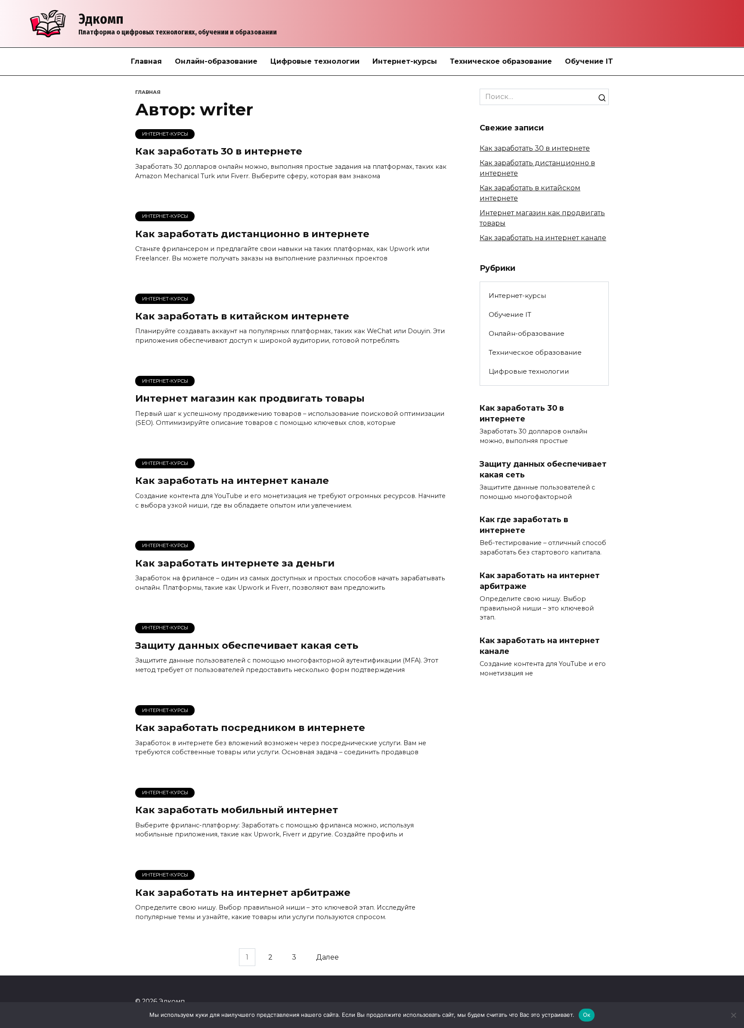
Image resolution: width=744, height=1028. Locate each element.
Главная (146, 61)
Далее (327, 957)
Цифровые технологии (315, 61)
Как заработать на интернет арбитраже (242, 892)
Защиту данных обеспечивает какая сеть (246, 645)
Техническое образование (501, 61)
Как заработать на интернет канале (232, 481)
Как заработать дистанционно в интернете (252, 234)
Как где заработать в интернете (524, 525)
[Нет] (733, 1015)
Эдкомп (101, 19)
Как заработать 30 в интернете (218, 152)
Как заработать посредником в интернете (250, 727)
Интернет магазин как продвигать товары (250, 398)
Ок (587, 1014)
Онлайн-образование (216, 61)
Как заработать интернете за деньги (235, 563)
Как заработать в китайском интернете (242, 316)
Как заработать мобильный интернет (236, 810)
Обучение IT (589, 61)
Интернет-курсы (404, 61)
